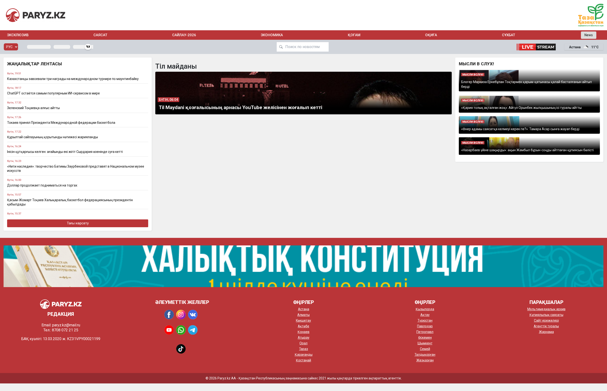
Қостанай (303, 360)
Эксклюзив (18, 35)
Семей (425, 349)
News (588, 35)
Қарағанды (304, 354)
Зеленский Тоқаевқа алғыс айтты (33, 108)
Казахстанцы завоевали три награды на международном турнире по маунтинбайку (73, 79)
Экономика (272, 35)
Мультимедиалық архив (546, 309)
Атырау (303, 337)
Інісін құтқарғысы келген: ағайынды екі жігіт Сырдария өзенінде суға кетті (65, 152)
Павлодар (425, 326)
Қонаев (303, 332)
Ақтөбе (303, 326)
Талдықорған (424, 354)
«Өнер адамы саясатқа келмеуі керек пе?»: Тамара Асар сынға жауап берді (520, 129)
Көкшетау (303, 320)
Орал (303, 343)
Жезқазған (425, 360)
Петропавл (424, 332)
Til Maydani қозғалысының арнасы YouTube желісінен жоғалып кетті (240, 107)
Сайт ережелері (546, 320)
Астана (303, 309)
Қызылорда (425, 309)
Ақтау (425, 315)
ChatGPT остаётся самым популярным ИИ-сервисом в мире (53, 93)
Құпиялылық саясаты (546, 315)
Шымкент (425, 343)
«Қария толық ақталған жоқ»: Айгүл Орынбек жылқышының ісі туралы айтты (521, 108)
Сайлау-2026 (184, 35)
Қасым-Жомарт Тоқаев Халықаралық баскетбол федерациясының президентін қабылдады (70, 202)
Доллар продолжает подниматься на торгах (42, 185)
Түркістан (425, 320)
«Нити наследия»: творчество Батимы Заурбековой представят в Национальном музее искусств (75, 168)
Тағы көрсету (78, 223)
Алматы (303, 315)
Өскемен (425, 337)
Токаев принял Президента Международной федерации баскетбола (61, 122)
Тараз (303, 349)
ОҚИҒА (431, 35)
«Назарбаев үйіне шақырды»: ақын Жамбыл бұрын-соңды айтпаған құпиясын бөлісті (527, 150)
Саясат (100, 35)
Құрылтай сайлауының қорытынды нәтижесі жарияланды (52, 137)
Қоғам (354, 35)
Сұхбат (508, 35)
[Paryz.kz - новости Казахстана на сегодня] (35, 15)
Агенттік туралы (546, 326)
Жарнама (546, 332)
